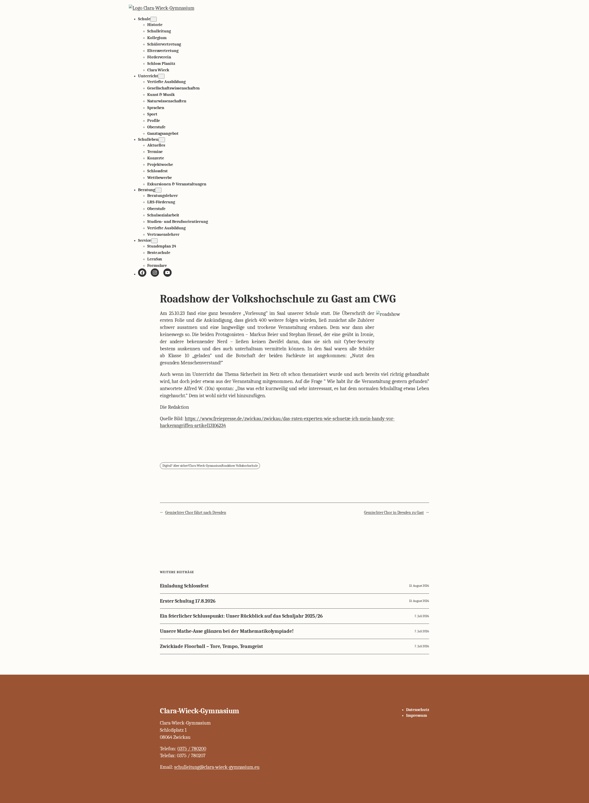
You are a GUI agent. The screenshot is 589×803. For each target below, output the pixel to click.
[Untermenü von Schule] (153, 19)
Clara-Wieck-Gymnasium (199, 711)
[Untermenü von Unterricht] (161, 76)
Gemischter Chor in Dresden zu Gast (394, 512)
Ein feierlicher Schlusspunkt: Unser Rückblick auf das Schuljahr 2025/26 (241, 616)
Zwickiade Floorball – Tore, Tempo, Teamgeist (211, 646)
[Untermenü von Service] (154, 240)
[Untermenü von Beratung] (158, 190)
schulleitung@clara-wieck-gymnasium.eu (216, 767)
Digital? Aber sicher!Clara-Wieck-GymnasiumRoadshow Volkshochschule (209, 466)
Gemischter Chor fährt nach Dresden (195, 512)
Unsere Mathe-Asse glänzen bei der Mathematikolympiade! (227, 631)
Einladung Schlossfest (184, 586)
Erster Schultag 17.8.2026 (188, 601)
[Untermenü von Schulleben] (162, 139)
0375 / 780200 (191, 749)
